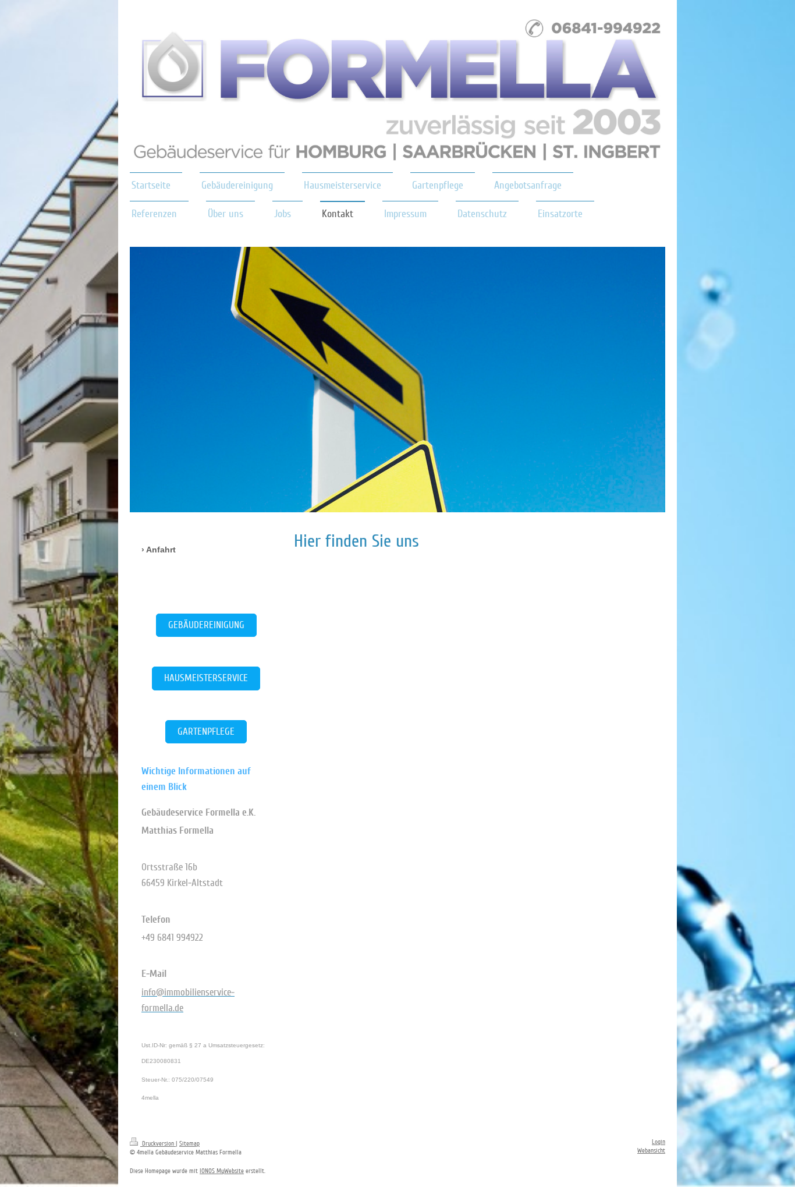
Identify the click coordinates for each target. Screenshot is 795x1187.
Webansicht (651, 1150)
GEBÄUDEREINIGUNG (206, 625)
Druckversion (158, 1143)
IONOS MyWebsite (222, 1171)
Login (658, 1142)
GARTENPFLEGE (206, 731)
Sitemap (189, 1143)
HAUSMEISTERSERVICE (206, 678)
